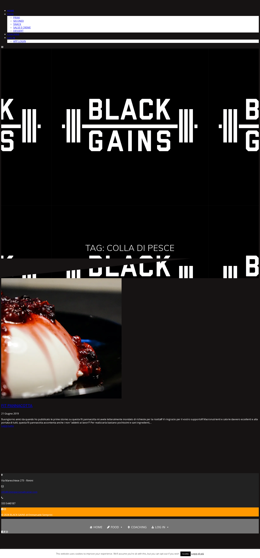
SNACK (17, 24)
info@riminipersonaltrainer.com (19, 492)
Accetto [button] (185, 553)
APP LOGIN (19, 41)
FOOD (10, 14)
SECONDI (18, 21)
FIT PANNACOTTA (16, 405)
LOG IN (11, 37)
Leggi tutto (7, 426)
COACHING (13, 34)
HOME (10, 10)
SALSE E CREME (22, 27)
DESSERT (18, 30)
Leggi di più (197, 553)
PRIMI (16, 17)
